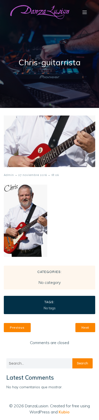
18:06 (55, 175)
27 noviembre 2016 (32, 175)
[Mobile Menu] (84, 12)
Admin (9, 175)
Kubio (64, 411)
